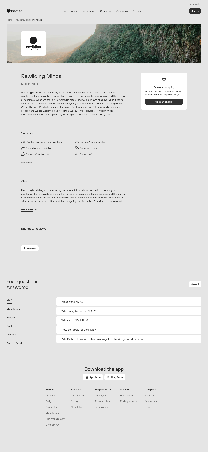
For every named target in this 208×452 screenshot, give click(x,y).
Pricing (74, 401)
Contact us (151, 401)
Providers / (20, 19)
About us (149, 395)
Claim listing (76, 407)
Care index (51, 407)
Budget (49, 401)
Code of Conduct (16, 343)
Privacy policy (102, 401)
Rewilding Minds (34, 19)
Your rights (100, 395)
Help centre (126, 395)
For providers (195, 3)
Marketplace (13, 308)
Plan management (55, 418)
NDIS (9, 300)
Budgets (11, 317)
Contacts (11, 326)
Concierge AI (53, 424)
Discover (50, 395)
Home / (10, 19)
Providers (11, 334)
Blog (147, 407)
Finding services (128, 401)
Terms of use (102, 407)
